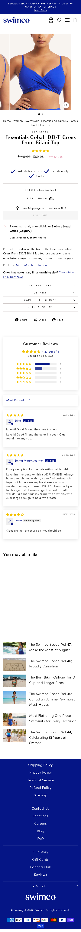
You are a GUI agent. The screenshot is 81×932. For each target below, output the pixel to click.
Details (40, 292)
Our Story (40, 851)
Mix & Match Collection (31, 265)
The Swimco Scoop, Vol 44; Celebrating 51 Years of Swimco (50, 737)
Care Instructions (40, 299)
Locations (40, 815)
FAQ (40, 838)
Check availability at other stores (28, 237)
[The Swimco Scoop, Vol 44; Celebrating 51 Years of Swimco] (14, 735)
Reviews (40, 874)
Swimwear (32, 121)
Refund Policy (40, 787)
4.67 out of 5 (50, 351)
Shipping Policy (40, 764)
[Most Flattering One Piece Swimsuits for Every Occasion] (14, 719)
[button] (40, 151)
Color (40, 189)
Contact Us (40, 808)
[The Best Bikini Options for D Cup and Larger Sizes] (14, 681)
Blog (40, 831)
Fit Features (40, 285)
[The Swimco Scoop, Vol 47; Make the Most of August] (14, 648)
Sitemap (40, 795)
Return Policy (40, 306)
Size (38, 198)
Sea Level (40, 131)
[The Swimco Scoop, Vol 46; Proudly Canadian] (14, 664)
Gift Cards (40, 859)
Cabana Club (40, 866)
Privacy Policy (40, 772)
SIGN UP (39, 885)
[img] (15, 415)
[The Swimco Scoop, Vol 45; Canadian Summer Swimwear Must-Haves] (14, 697)
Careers (40, 823)
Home (7, 121)
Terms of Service (40, 780)
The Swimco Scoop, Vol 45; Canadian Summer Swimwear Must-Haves (53, 699)
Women (18, 121)
